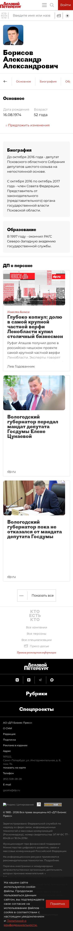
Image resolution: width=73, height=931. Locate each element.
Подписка (9, 739)
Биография (48, 81)
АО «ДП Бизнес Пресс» (17, 722)
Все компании (36, 627)
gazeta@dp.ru (11, 790)
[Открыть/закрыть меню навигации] (44, 5)
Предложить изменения (28, 125)
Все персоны (36, 633)
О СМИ (7, 728)
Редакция (9, 734)
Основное (23, 81)
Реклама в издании (15, 745)
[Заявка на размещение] (68, 16)
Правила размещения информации (36, 652)
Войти (65, 5)
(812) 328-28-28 (12, 778)
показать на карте (14, 767)
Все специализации (36, 640)
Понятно (57, 904)
